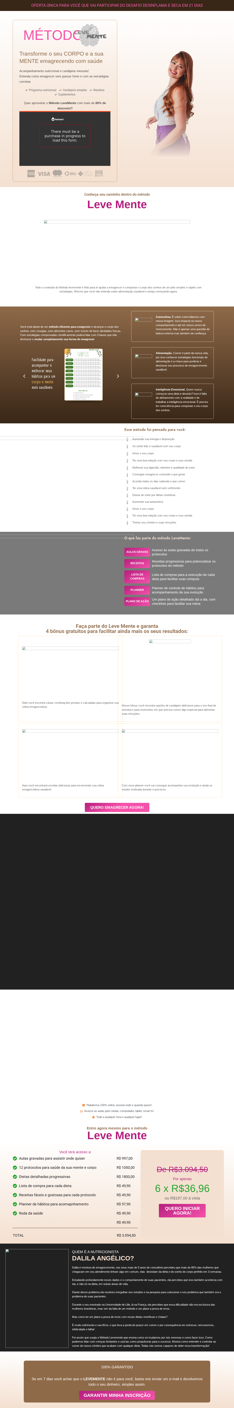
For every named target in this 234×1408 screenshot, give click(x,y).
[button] (24, 376)
